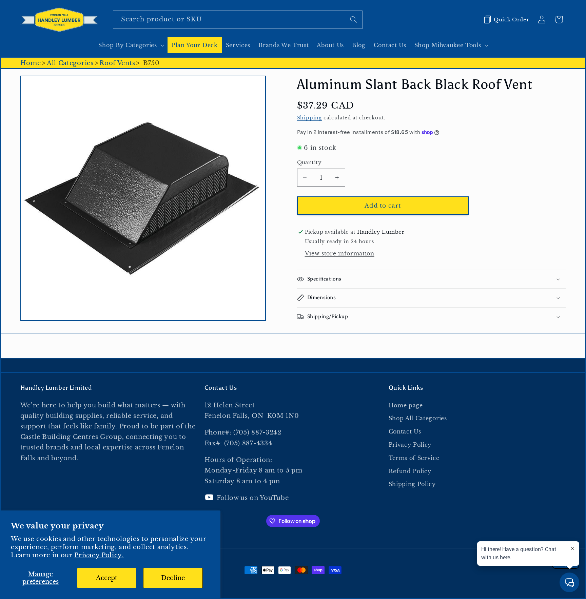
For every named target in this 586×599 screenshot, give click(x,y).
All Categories (70, 63)
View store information (339, 253)
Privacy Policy (410, 444)
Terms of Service (414, 458)
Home (30, 63)
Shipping (309, 118)
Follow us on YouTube (253, 498)
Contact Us (405, 431)
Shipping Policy (412, 484)
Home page (406, 405)
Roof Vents (117, 63)
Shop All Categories (418, 418)
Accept (106, 578)
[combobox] (237, 19)
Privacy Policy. (98, 555)
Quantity (309, 162)
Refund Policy (410, 471)
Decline (173, 578)
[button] (130, 45)
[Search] (353, 19)
